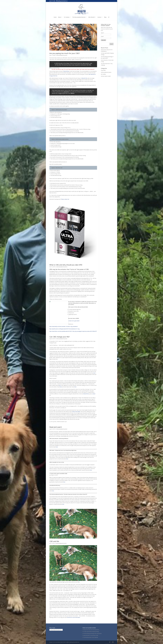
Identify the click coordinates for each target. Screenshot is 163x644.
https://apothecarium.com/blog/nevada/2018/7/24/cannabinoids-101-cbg (64, 328)
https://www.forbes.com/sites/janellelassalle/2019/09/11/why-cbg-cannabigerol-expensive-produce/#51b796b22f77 (73, 331)
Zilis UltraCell (91, 17)
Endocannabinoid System (61, 55)
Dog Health (103, 70)
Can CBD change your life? (59, 337)
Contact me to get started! (73, 320)
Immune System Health (106, 76)
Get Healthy (103, 74)
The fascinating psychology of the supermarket (92, 633)
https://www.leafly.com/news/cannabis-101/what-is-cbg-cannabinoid (63, 326)
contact (93, 393)
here (94, 373)
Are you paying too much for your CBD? (64, 53)
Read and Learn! (55, 427)
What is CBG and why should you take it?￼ (65, 265)
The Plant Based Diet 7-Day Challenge (90, 637)
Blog (105, 17)
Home (55, 17)
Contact (99, 17)
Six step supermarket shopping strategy (91, 631)
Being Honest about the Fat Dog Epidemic (91, 629)
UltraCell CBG (84, 78)
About (59, 17)
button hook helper (76, 411)
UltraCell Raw (66, 71)
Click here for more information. (73, 617)
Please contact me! (65, 199)
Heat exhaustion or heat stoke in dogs (90, 635)
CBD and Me (54, 541)
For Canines (66, 17)
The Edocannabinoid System (78, 17)
